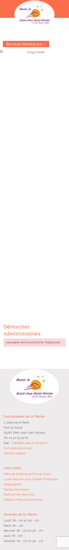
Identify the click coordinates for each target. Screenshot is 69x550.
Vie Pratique (16, 56)
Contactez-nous (20, 62)
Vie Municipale (19, 50)
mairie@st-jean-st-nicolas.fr (29, 443)
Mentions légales (15, 453)
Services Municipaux (24, 44)
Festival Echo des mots (19, 494)
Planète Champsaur (16, 489)
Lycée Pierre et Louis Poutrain (23, 479)
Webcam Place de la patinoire (23, 499)
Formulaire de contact (18, 448)
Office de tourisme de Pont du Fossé (27, 474)
